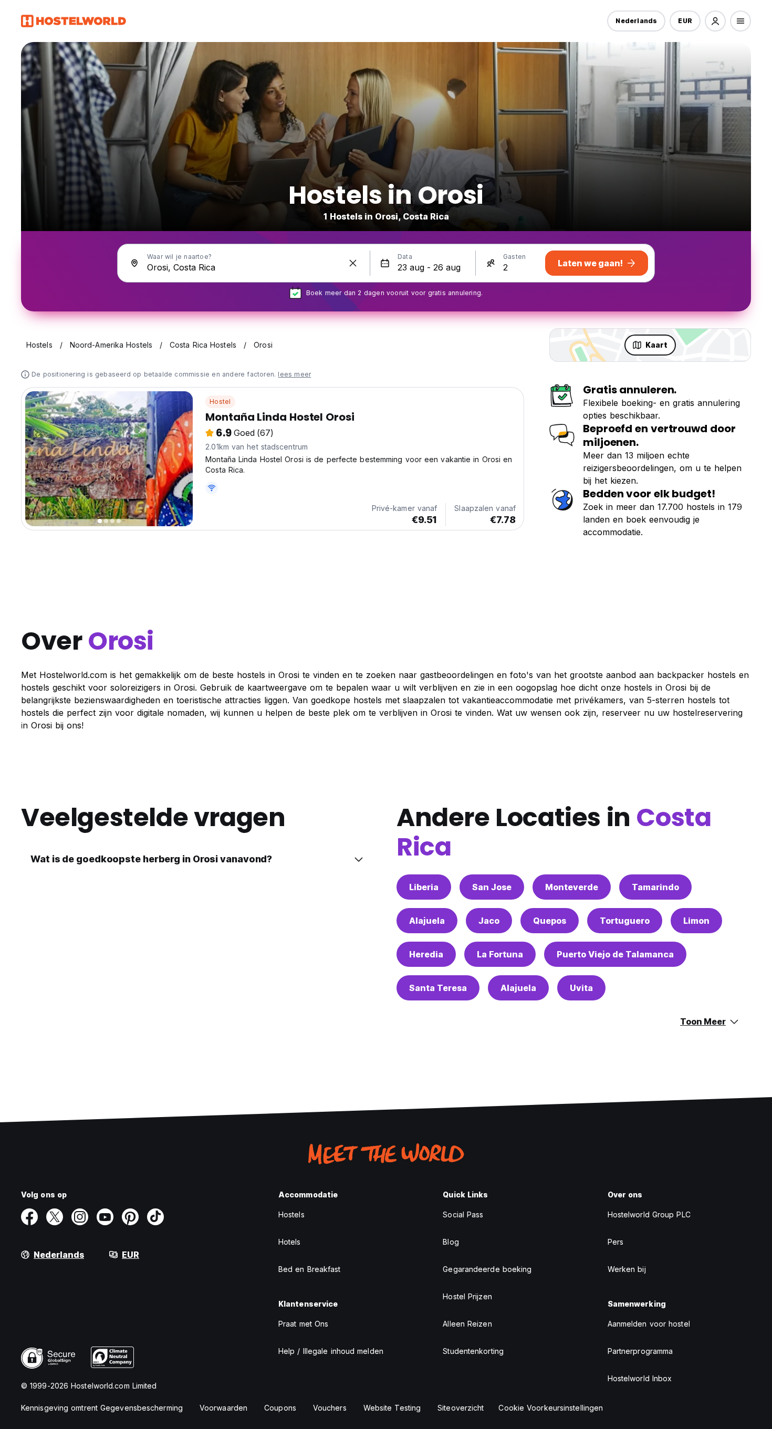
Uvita (581, 988)
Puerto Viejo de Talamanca (615, 954)
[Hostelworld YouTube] (105, 1216)
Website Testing (392, 1407)
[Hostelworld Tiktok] (155, 1216)
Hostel (220, 401)
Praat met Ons (303, 1323)
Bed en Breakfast (309, 1269)
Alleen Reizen (467, 1323)
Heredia (426, 954)
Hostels (291, 1214)
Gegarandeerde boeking (487, 1269)
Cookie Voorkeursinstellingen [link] (550, 1407)
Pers (615, 1241)
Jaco (488, 920)
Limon (696, 920)
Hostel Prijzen (467, 1296)
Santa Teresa (438, 988)
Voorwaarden (223, 1407)
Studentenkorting (473, 1351)
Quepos (549, 920)
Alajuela (427, 920)
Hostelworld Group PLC (649, 1214)
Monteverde (571, 887)
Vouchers (330, 1407)
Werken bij (627, 1269)
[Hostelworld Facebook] (29, 1216)
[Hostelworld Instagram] (79, 1216)
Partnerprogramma (640, 1351)
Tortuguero (625, 920)
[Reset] (353, 263)
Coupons (280, 1407)
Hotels (289, 1241)
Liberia (424, 887)
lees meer (294, 374)
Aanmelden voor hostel (649, 1323)
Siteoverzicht (460, 1407)
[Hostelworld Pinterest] (130, 1216)
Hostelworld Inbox (640, 1378)
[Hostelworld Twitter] (54, 1216)
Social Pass (463, 1214)
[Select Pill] (715, 21)
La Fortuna (500, 954)
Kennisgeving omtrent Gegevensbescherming (102, 1407)
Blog (450, 1241)
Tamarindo (655, 887)
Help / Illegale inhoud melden (330, 1351)
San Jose (492, 887)
